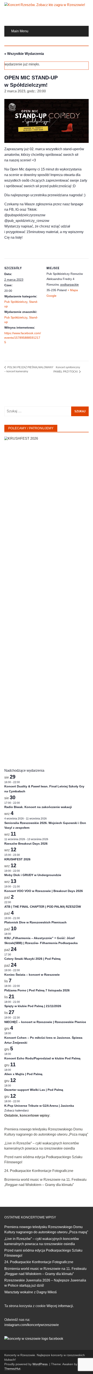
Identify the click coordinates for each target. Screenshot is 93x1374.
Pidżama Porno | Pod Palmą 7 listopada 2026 (37, 990)
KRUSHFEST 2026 (17, 859)
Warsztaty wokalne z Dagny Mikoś (30, 1292)
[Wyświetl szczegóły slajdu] (46, 598)
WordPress (40, 1364)
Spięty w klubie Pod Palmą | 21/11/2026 (32, 1006)
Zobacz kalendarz (16, 1110)
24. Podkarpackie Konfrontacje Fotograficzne (38, 1171)
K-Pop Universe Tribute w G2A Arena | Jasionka (39, 1105)
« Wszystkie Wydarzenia (24, 54)
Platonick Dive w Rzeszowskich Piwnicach (35, 922)
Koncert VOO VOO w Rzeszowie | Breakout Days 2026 (43, 891)
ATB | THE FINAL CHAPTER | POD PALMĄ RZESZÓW (42, 906)
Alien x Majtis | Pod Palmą (23, 1074)
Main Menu (19, 31)
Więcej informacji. (60, 1306)
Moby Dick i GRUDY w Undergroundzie (32, 875)
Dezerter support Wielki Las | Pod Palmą (33, 1089)
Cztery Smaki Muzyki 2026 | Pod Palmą (32, 958)
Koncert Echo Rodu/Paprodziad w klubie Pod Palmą (42, 1058)
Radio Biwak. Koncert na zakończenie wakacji (38, 807)
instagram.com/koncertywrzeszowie (31, 1325)
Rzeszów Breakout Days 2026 (26, 843)
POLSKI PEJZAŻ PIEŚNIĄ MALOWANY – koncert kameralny (28, 369)
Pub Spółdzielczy (15, 301)
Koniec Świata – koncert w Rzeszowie (32, 974)
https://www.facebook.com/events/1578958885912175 (22, 337)
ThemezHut (12, 1368)
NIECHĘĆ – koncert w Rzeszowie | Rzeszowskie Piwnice (45, 1022)
